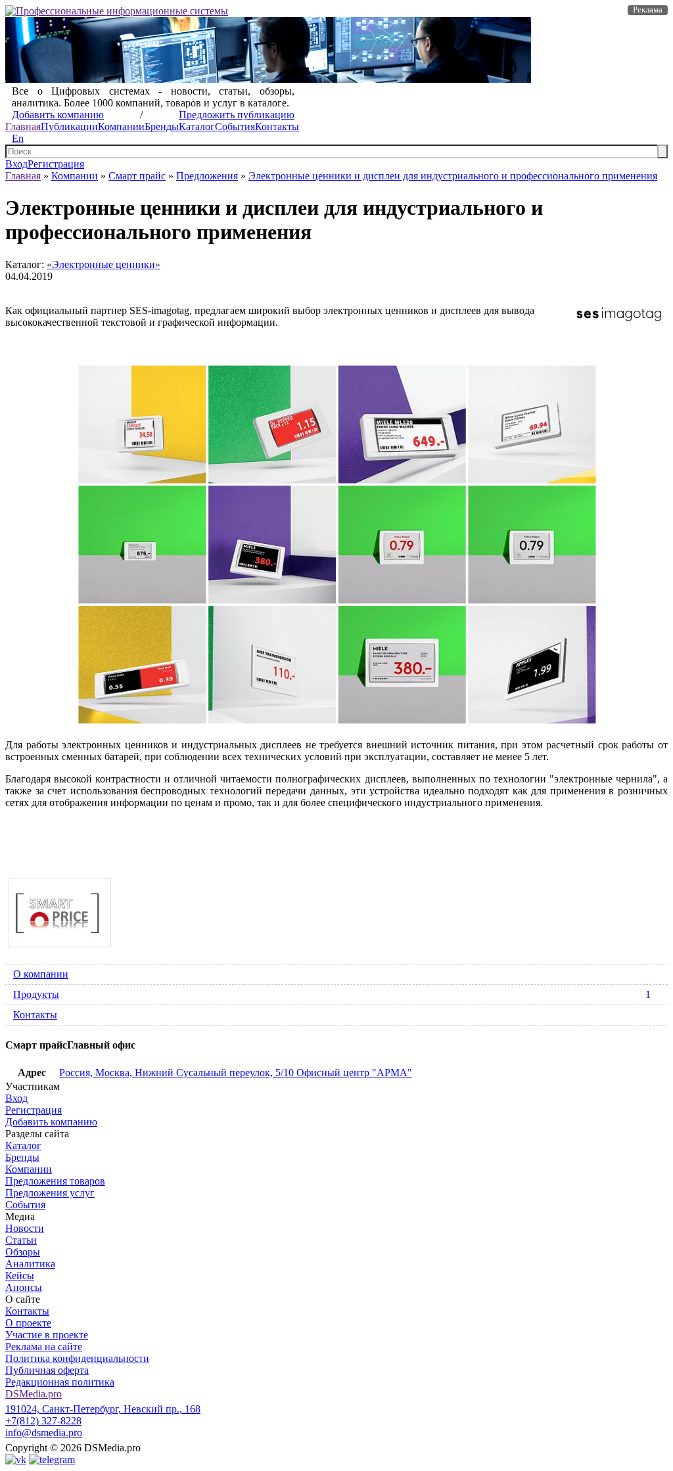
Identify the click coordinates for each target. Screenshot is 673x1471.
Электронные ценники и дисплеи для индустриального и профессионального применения (452, 175)
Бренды (162, 126)
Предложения (207, 175)
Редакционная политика (59, 1382)
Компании (121, 126)
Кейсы (19, 1275)
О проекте (28, 1322)
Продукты (332, 994)
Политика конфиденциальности (77, 1358)
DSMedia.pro (33, 1393)
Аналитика (30, 1263)
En (18, 138)
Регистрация (56, 164)
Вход (16, 164)
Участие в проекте (46, 1334)
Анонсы (23, 1287)
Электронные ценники (103, 264)
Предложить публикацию (236, 114)
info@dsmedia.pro (43, 1432)
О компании (40, 974)
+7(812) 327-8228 (43, 1420)
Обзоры (22, 1251)
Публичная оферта (47, 1370)
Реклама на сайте (43, 1346)
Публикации (69, 126)
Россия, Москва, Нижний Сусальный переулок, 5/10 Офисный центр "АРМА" (235, 1072)
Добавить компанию (58, 114)
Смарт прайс (137, 175)
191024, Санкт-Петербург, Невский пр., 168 (102, 1408)
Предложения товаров (55, 1181)
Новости (24, 1228)
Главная (23, 126)
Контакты (277, 126)
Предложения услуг (50, 1192)
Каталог (197, 126)
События (235, 126)
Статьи (21, 1240)
